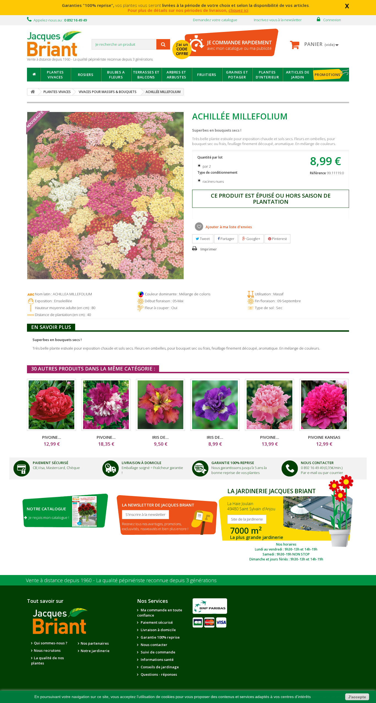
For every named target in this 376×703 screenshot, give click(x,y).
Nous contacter (153, 644)
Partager (227, 238)
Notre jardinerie (95, 650)
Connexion (332, 19)
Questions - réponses (158, 674)
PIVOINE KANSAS (324, 437)
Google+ (253, 238)
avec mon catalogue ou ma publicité (239, 45)
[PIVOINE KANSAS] (323, 405)
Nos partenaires (95, 643)
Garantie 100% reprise (160, 637)
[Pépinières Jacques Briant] (57, 43)
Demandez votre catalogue (215, 19)
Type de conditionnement (217, 172)
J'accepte (357, 697)
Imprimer (208, 249)
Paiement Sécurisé (50, 462)
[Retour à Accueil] (33, 91)
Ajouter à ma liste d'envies (228, 226)
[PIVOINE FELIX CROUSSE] (51, 405)
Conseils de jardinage (159, 666)
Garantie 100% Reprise (232, 462)
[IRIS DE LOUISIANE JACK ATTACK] (160, 405)
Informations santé (157, 659)
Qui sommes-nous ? (50, 643)
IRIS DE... (160, 437)
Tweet (204, 238)
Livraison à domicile (141, 462)
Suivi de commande (157, 652)
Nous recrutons (47, 650)
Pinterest (279, 238)
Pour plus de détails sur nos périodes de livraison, (188, 10)
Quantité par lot (210, 157)
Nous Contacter (317, 462)
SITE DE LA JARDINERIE (286, 523)
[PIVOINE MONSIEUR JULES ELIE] (269, 405)
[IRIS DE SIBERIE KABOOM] (214, 405)
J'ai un (182, 49)
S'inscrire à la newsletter (145, 514)
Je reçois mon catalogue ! (48, 517)
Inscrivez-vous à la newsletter (278, 19)
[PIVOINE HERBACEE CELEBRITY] (105, 405)
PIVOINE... (51, 437)
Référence (318, 173)
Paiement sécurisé (156, 622)
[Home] (33, 74)
